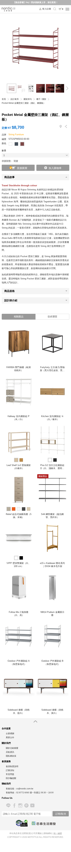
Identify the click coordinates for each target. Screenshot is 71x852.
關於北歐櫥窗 (12, 748)
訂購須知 (10, 770)
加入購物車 (55, 168)
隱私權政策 (11, 756)
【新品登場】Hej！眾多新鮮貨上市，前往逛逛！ (35, 2)
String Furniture (16, 134)
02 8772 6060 (22, 792)
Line (8, 805)
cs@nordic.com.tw (24, 788)
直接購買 (22, 168)
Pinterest (26, 805)
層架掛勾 (27, 99)
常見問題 (10, 774)
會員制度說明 (12, 766)
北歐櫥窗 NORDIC (9, 9)
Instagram (20, 805)
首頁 (4, 99)
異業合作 (10, 737)
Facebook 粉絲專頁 (14, 805)
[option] (35, 46)
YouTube (32, 805)
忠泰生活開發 (44, 823)
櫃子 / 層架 (41, 99)
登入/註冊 (46, 9)
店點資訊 (10, 752)
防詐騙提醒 (11, 778)
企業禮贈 (10, 733)
